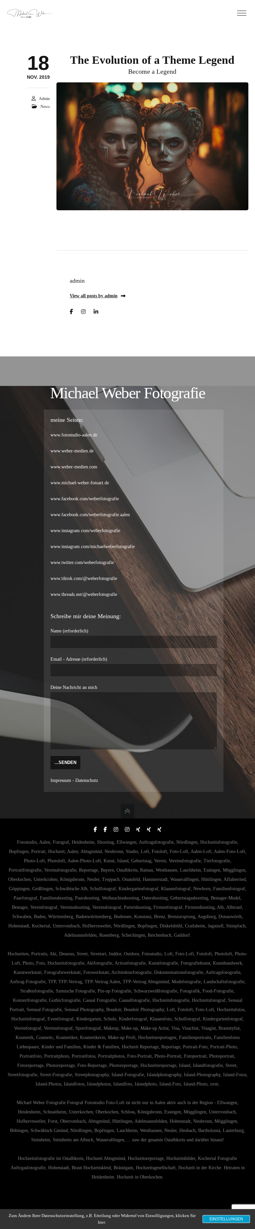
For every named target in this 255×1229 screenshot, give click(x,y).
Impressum (60, 780)
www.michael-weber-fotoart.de (79, 482)
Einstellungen (226, 1219)
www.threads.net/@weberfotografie (83, 594)
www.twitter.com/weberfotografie (82, 562)
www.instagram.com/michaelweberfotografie (92, 546)
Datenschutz (86, 780)
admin (44, 98)
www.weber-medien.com (73, 466)
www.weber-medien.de (72, 450)
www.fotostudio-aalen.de (73, 434)
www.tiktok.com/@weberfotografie (83, 578)
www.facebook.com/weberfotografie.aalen (90, 514)
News (45, 106)
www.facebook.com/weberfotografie (84, 498)
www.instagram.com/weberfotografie (85, 530)
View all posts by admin (94, 295)
